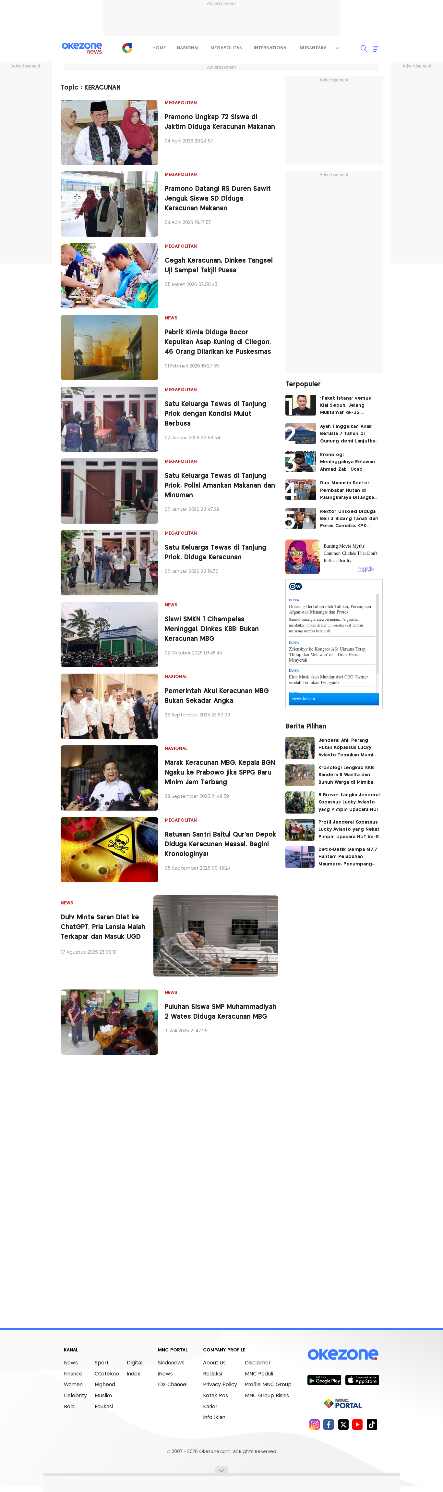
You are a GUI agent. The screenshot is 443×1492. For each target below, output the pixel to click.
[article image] (300, 405)
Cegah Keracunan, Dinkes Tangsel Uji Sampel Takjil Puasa (219, 266)
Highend (105, 1384)
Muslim (103, 1395)
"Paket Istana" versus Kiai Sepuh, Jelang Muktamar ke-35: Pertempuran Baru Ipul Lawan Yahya (348, 406)
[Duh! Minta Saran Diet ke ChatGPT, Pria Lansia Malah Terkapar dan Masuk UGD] (215, 935)
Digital (134, 1363)
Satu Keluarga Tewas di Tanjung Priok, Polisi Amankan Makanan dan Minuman (220, 486)
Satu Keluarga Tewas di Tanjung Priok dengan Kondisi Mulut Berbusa (215, 414)
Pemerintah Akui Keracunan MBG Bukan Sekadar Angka (217, 696)
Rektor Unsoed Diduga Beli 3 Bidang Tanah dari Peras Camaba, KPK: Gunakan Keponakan (349, 519)
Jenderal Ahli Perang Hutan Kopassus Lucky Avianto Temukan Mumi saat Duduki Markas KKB (346, 748)
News (71, 1363)
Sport (102, 1363)
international (271, 48)
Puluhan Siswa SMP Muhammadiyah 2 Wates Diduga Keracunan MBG (220, 1012)
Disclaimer (257, 1363)
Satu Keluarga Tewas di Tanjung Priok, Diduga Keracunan (215, 553)
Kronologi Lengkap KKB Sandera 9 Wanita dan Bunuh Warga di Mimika (348, 775)
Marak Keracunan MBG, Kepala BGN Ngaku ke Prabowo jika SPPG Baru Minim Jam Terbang (220, 773)
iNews (165, 1374)
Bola (69, 1406)
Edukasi (104, 1406)
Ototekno (107, 1374)
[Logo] (127, 48)
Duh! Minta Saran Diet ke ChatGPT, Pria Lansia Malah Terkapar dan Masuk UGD (103, 927)
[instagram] (314, 1424)
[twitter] (343, 1424)
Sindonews (171, 1363)
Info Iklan (214, 1417)
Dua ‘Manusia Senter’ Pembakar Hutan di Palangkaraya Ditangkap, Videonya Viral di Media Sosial (349, 491)
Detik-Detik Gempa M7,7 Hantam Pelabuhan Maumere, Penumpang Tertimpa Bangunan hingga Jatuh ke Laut (347, 857)
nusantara (313, 48)
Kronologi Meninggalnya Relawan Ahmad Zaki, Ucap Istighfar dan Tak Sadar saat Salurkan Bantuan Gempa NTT (348, 463)
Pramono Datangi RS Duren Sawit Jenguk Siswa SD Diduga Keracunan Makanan (218, 199)
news (171, 318)
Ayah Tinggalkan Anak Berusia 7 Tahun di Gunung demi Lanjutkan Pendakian (349, 434)
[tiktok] (371, 1424)
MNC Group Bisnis (267, 1395)
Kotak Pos (215, 1395)
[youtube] (357, 1424)
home (159, 48)
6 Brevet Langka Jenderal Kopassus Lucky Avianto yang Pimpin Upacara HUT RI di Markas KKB (349, 803)
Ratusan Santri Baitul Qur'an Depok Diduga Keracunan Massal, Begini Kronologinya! (220, 844)
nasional (188, 48)
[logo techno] (82, 48)
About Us (214, 1363)
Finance (73, 1374)
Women (73, 1384)
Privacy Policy (220, 1384)
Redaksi (212, 1374)
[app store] (362, 1379)
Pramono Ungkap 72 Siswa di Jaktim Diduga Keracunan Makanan (220, 122)
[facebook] (328, 1424)
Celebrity (75, 1395)
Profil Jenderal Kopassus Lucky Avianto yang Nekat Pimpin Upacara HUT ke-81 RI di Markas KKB (349, 830)
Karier (210, 1406)
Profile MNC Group (268, 1384)
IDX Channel (172, 1384)
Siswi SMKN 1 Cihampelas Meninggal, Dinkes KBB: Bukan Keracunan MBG (212, 629)
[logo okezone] (343, 1355)
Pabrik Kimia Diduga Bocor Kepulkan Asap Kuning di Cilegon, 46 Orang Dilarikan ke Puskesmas (218, 342)
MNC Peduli (259, 1374)
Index (133, 1374)
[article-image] (109, 132)
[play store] (324, 1379)
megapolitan (226, 48)
